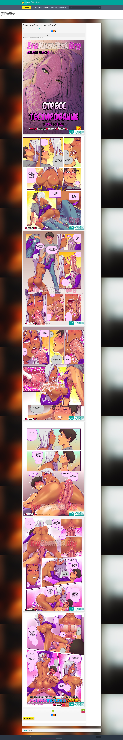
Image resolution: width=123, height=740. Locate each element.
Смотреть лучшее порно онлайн (8, 13)
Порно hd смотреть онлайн (7, 15)
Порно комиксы (30, 2)
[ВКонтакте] (52, 31)
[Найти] (99, 7)
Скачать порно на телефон (6, 12)
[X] (55, 31)
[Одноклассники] (54, 31)
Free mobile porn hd (5, 17)
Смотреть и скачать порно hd (7, 14)
